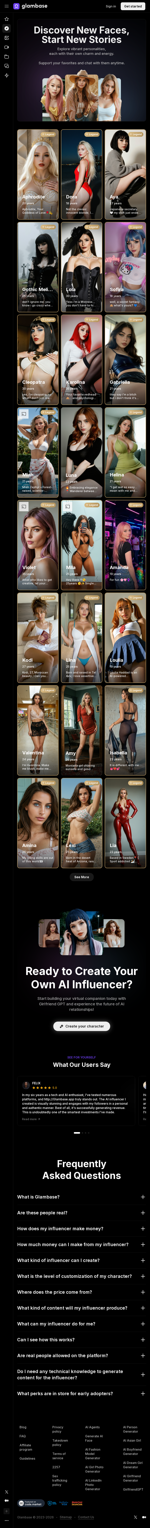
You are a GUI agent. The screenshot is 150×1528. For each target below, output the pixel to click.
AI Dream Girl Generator (133, 1465)
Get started (133, 6)
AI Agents (92, 1427)
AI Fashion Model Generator (92, 1453)
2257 (56, 1467)
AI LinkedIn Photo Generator (93, 1484)
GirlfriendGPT (133, 1489)
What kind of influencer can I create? (58, 1260)
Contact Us (86, 1517)
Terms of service (59, 1456)
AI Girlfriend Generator (132, 1478)
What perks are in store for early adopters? (65, 1393)
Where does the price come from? (54, 1292)
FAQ (23, 1436)
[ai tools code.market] (31, 1503)
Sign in (111, 6)
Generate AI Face (94, 1438)
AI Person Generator (130, 1429)
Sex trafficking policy (59, 1480)
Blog (23, 1427)
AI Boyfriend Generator (132, 1451)
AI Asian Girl (132, 1440)
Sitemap (66, 1517)
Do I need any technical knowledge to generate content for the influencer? (70, 1374)
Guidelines (27, 1458)
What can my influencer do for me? (56, 1324)
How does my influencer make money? (60, 1228)
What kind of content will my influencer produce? (72, 1308)
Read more (29, 1119)
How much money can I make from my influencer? (73, 1244)
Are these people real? (42, 1213)
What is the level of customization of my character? (74, 1276)
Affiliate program (26, 1447)
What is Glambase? (38, 1197)
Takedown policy (60, 1442)
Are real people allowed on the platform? (62, 1355)
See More (81, 877)
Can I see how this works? (46, 1339)
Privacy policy (57, 1429)
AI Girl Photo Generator (94, 1469)
